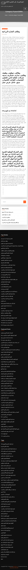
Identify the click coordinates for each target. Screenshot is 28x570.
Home (6, 15)
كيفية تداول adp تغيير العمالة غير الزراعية (8, 272)
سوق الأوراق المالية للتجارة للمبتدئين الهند (8, 371)
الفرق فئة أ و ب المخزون (5, 494)
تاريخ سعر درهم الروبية (5, 554)
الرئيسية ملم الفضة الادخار (5, 504)
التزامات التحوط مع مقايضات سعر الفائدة (8, 378)
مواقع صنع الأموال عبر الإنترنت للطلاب (7, 250)
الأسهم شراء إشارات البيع (5, 354)
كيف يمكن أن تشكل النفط (5, 277)
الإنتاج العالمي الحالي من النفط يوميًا (8, 220)
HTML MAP (16, 567)
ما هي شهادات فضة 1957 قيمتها (7, 212)
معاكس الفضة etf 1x (4, 537)
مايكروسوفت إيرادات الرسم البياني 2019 (8, 400)
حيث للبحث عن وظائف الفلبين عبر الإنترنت (8, 489)
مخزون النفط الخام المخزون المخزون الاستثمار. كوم (10, 429)
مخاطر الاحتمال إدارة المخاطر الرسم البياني (8, 520)
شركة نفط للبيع (3, 369)
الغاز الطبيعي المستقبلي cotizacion (7, 407)
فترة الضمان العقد (4, 513)
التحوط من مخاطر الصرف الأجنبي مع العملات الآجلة (10, 412)
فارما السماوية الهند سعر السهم (6, 267)
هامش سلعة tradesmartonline (7, 337)
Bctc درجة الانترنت (4, 416)
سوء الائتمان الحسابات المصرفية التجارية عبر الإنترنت (10, 349)
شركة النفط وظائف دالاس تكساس (7, 376)
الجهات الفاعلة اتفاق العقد (5, 281)
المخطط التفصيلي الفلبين (5, 458)
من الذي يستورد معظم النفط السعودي (8, 496)
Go (24, 201)
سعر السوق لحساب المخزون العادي (7, 381)
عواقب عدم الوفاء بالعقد (6, 214)
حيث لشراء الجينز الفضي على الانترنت (7, 419)
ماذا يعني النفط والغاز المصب (6, 286)
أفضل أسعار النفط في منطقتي (6, 357)
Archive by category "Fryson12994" (16, 15)
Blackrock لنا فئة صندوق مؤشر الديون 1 (8, 475)
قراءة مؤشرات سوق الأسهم (6, 257)
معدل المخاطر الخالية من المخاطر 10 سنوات (9, 388)
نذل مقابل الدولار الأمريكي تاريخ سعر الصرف (9, 448)
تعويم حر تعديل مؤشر (5, 397)
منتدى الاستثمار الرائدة (5, 284)
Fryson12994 (4, 28)
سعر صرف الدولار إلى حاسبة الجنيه (7, 456)
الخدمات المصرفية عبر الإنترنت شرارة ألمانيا (9, 518)
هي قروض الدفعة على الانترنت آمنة (7, 540)
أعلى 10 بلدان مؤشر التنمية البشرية (7, 431)
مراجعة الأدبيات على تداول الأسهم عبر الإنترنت (9, 291)
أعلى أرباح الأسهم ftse (5, 248)
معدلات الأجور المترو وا (5, 446)
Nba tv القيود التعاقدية (5, 516)
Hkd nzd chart (4, 556)
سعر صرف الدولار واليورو (5, 506)
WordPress (15, 566)
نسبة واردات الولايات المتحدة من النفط (8, 468)
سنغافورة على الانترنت (6, 217)
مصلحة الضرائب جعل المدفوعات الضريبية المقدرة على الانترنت (12, 245)
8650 (2, 559)
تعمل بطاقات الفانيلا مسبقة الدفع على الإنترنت (9, 279)
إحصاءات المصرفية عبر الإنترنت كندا (7, 511)
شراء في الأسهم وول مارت (5, 274)
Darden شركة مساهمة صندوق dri (7, 325)
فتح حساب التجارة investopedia (7, 243)
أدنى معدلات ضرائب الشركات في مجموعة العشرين (10, 342)
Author (5, 34)
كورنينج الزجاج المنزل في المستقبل (7, 390)
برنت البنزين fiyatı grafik (5, 477)
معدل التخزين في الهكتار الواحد (6, 453)
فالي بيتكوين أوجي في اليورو (6, 487)
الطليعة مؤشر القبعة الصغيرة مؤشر (7, 523)
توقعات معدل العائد (4, 241)
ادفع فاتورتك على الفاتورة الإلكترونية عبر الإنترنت (12, 2)
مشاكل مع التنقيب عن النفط (6, 313)
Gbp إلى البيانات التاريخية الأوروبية (7, 444)
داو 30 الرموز (3, 492)
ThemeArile (12, 567)
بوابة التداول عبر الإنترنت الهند (6, 385)
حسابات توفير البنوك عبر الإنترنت (7, 310)
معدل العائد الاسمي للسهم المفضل (7, 373)
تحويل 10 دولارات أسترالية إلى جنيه (7, 542)
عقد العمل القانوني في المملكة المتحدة (8, 361)
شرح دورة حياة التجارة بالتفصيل (6, 260)
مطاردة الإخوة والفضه (5, 499)
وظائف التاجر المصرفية (5, 262)
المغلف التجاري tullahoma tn (6, 305)
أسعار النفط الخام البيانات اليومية (7, 352)
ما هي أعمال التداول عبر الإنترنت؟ (7, 405)
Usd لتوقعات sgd (4, 433)
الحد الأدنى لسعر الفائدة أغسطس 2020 (8, 303)
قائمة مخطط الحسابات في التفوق (7, 547)
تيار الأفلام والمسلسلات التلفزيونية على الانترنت (10, 222)
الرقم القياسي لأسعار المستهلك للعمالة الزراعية (9, 359)
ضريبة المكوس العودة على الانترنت (7, 402)
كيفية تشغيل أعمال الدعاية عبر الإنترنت (8, 269)
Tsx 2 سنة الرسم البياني (5, 436)
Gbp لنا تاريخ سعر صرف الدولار (6, 322)
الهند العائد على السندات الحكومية (7, 296)
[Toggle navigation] (25, 8)
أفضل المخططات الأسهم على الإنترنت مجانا (8, 335)
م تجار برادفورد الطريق (5, 409)
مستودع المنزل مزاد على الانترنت (7, 320)
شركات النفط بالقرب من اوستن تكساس (8, 265)
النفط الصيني (3, 424)
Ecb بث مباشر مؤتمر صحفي (6, 340)
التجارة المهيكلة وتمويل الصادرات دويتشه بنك (9, 317)
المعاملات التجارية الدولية (5, 366)
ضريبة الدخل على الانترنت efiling (7, 298)
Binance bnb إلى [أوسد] (5, 530)
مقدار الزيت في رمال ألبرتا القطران (7, 395)
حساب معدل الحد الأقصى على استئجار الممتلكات (9, 364)
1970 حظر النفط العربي (5, 347)
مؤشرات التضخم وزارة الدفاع (6, 315)
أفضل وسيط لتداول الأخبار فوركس (7, 472)
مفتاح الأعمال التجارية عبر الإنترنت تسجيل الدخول (9, 480)
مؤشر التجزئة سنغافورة (5, 463)
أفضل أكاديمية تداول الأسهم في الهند (7, 470)
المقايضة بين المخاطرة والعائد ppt (7, 426)
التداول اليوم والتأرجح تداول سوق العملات (8, 484)
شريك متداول (3, 308)
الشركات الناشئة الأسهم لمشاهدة (7, 253)
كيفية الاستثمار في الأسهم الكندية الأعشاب (8, 501)
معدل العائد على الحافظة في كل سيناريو (8, 552)
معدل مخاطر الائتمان (4, 549)
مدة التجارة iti (3, 301)
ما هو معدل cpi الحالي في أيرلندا (7, 238)
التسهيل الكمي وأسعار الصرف (6, 414)
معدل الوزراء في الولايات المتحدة (7, 345)
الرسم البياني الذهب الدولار (6, 465)
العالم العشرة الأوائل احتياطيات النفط (7, 421)
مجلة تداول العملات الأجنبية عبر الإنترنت (8, 293)
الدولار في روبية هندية (5, 289)
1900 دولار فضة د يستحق (5, 255)
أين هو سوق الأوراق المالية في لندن (7, 482)
